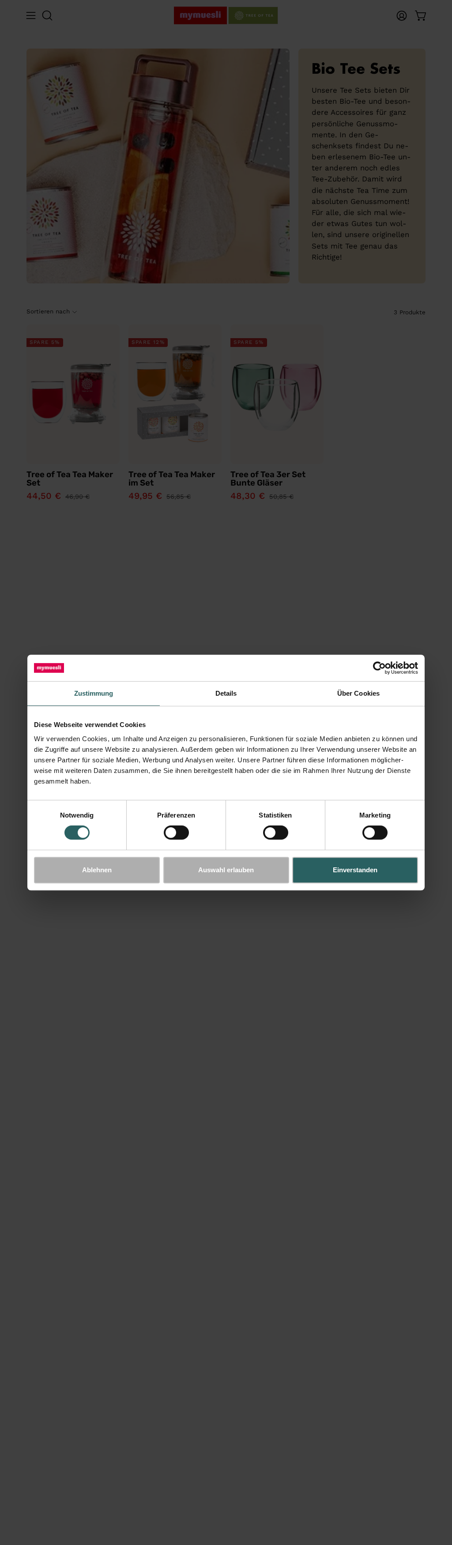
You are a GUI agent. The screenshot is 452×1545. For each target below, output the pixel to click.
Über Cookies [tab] (358, 693)
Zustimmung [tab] (93, 693)
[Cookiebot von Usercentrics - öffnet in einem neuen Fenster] (379, 668)
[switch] (176, 832)
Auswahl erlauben (226, 870)
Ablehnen (97, 870)
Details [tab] (226, 693)
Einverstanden (355, 870)
